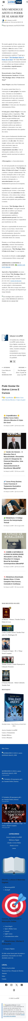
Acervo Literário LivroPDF (9, 730)
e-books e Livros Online (14, 843)
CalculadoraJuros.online (11, 936)
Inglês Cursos (8, 934)
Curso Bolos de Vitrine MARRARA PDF (7, 371)
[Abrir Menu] (4, 2)
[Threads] (14, 990)
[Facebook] (6, 985)
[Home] (2, 5)
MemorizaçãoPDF (10, 887)
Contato (4, 979)
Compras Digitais (10, 949)
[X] (16, 985)
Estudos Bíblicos (6, 735)
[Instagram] (11, 985)
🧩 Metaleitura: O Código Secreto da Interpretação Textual (13, 520)
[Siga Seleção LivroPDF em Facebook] (11, 361)
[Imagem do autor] (3, 20)
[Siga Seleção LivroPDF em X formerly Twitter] (14, 361)
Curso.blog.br (8, 926)
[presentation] (14, 405)
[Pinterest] (22, 985)
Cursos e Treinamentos (8, 732)
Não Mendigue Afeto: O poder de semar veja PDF (21, 371)
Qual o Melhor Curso (11, 929)
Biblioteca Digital (14, 840)
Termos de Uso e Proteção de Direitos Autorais (12, 972)
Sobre (3, 976)
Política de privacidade (8, 968)
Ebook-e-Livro (14, 845)
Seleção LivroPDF (12, 20)
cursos (14, 848)
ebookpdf (7, 890)
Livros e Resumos (7, 737)
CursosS (7, 931)
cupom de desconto (15, 281)
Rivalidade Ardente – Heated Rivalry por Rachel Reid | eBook (14, 725)
